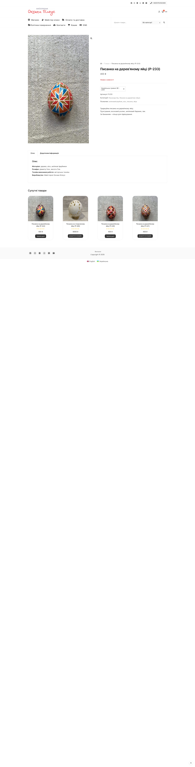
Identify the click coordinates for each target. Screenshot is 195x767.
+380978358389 (159, 3)
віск (124, 101)
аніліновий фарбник (115, 101)
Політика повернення (40, 25)
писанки (130, 101)
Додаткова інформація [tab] (49, 153)
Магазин (34, 20)
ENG (84, 25)
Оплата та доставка (74, 20)
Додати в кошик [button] (75, 236)
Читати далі (41, 236)
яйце (135, 101)
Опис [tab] (33, 153)
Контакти (60, 25)
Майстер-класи (52, 20)
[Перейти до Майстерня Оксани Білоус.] (101, 63)
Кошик (73, 25)
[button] (91, 38)
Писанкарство (114, 98)
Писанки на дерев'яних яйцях (130, 98)
